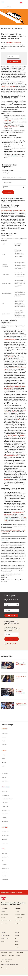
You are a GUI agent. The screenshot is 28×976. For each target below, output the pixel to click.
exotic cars (13, 156)
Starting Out (4, 791)
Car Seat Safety (5, 831)
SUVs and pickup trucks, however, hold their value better (15, 519)
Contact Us (3, 911)
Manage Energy (5, 835)
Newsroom (3, 917)
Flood (3, 860)
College (3, 754)
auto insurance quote (14, 530)
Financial (4, 762)
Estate (3, 758)
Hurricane (4, 864)
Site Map (18, 955)
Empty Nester (5, 821)
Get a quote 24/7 (14, 61)
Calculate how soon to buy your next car (21, 704)
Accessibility (11, 955)
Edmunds (14, 411)
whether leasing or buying (10, 126)
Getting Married (5, 795)
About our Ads (4, 952)
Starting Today (5, 843)
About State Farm (4, 914)
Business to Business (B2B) (6, 920)
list (19, 419)
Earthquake (4, 853)
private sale (7, 479)
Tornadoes (4, 872)
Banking (3, 737)
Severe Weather (5, 868)
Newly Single (5, 813)
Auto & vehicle (5, 733)
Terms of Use (3, 955)
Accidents (10, 356)
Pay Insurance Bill (18, 917)
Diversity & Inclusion (5, 938)
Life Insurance (5, 773)
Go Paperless (17, 923)
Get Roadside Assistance (20, 914)
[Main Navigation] (2, 2)
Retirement (4, 777)
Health (3, 766)
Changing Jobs (5, 806)
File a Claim (17, 911)
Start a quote (11, 615)
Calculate (8, 192)
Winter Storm (5, 879)
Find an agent (11, 639)
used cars (22, 435)
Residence (4, 744)
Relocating (4, 817)
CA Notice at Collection (5, 961)
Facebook (17, 935)
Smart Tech (4, 839)
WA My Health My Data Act (6, 959)
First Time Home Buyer (7, 799)
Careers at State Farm (5, 935)
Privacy (10, 952)
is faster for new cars (11, 435)
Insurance (4, 769)
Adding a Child (5, 802)
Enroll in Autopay (18, 920)
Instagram (17, 941)
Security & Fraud (19, 952)
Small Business (5, 781)
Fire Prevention (5, 857)
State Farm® (14, 42)
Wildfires (4, 875)
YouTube (16, 947)
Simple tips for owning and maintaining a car (20, 691)
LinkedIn (16, 944)
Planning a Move (5, 810)
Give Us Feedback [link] (4, 923)
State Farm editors (4, 540)
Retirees (2, 941)
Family (3, 740)
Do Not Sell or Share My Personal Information (9, 964)
